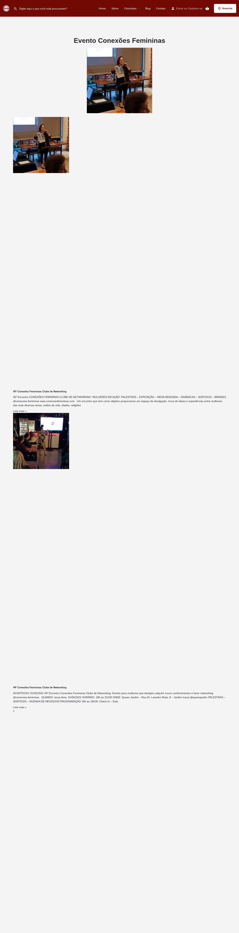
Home (102, 8)
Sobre (115, 8)
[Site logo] (7, 8)
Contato (160, 8)
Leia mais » (20, 411)
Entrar (179, 8)
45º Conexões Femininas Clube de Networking (39, 391)
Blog (147, 8)
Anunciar (227, 8)
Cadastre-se (195, 8)
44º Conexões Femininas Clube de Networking (39, 687)
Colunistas (130, 8)
